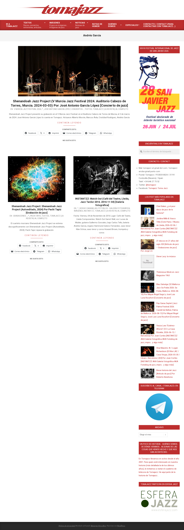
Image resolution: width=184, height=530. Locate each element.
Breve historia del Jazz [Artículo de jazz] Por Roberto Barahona (166, 373)
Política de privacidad (67, 525)
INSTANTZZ (89, 211)
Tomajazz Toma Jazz (158, 188)
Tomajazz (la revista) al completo (110, 109)
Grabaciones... (20, 216)
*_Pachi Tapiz (34, 216)
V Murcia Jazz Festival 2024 (27, 109)
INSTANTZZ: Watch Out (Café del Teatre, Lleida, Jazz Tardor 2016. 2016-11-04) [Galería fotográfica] (102, 202)
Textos (88, 109)
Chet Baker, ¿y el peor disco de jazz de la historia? (165, 209)
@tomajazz (151, 185)
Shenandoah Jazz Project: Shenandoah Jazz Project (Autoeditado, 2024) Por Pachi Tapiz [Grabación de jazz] (37, 209)
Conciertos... (77, 109)
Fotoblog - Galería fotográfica (114, 208)
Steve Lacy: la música (166, 256)
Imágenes (78, 211)
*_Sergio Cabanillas (87, 208)
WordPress (121, 525)
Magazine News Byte (98, 525)
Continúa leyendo (69, 123)
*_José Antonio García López (56, 109)
